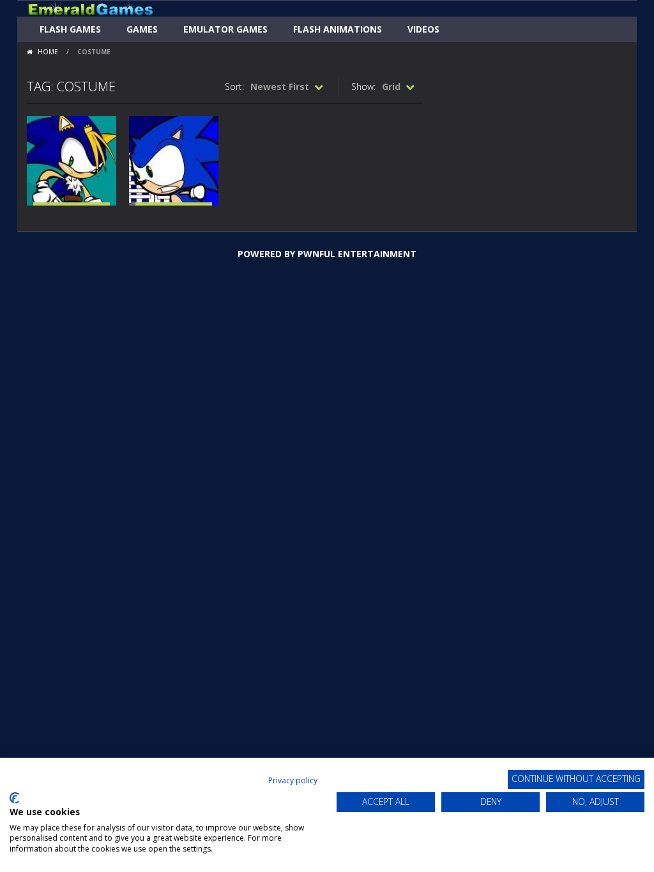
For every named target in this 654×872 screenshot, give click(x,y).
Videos (423, 29)
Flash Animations (337, 29)
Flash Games (70, 29)
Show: (363, 86)
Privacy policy (292, 780)
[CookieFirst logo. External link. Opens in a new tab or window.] (14, 798)
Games (142, 29)
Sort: (234, 86)
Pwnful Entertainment (357, 254)
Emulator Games (225, 29)
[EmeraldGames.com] (91, 9)
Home (48, 51)
